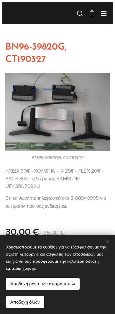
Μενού (104, 13)
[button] (79, 13)
